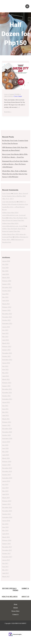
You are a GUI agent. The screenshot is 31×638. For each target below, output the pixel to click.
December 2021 (7, 389)
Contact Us (15, 614)
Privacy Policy (15, 611)
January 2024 (6, 310)
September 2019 (7, 478)
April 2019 (5, 494)
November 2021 (7, 392)
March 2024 (6, 304)
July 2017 (5, 563)
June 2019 (5, 488)
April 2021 (5, 415)
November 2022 (7, 353)
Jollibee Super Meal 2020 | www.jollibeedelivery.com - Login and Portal (13, 215)
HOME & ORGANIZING (12, 95)
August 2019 (6, 481)
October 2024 (6, 291)
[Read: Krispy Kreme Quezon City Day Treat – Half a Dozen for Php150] (15, 76)
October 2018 (6, 514)
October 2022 (6, 356)
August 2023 (6, 327)
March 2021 (6, 419)
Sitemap (15, 607)
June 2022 (5, 369)
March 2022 (6, 379)
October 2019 (6, 475)
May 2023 (5, 337)
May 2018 (5, 530)
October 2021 (6, 396)
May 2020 (5, 452)
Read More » (7, 112)
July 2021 (5, 406)
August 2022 (6, 363)
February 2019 (6, 501)
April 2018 (5, 534)
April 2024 (5, 300)
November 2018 (7, 511)
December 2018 (7, 507)
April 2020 (5, 455)
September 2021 (7, 399)
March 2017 (6, 576)
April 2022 (5, 376)
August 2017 (6, 560)
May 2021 (5, 412)
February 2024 (6, 307)
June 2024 (5, 294)
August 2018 (6, 521)
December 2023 (7, 314)
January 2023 (6, 350)
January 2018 (6, 544)
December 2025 (7, 287)
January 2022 (6, 386)
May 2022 (5, 373)
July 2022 (5, 366)
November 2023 (7, 317)
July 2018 (5, 524)
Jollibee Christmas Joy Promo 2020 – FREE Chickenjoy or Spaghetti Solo (15, 239)
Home (15, 604)
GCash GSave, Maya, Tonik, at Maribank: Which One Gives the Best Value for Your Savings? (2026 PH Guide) (14, 174)
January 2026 (6, 284)
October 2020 (6, 435)
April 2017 (5, 573)
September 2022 (7, 360)
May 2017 (5, 570)
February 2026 (6, 281)
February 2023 (6, 346)
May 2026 (5, 271)
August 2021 (6, 402)
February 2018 (6, 540)
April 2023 (5, 340)
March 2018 (6, 537)
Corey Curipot (6, 193)
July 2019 (5, 484)
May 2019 (5, 491)
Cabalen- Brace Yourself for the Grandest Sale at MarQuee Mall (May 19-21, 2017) (15, 196)
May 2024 (5, 297)
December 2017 (7, 547)
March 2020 (6, 458)
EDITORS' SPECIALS (9, 588)
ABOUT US (25, 596)
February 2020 (6, 461)
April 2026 (5, 274)
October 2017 (6, 553)
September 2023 (7, 323)
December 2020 (7, 429)
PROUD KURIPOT (8, 5)
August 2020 (6, 442)
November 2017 (7, 550)
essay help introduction (9, 202)
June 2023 (5, 333)
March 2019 (6, 498)
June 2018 (5, 527)
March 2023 (6, 343)
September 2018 (7, 517)
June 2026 (5, 268)
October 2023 (6, 320)
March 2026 (6, 277)
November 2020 (7, 432)
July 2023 (5, 330)
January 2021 (6, 425)
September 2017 (7, 557)
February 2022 (6, 383)
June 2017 (5, 567)
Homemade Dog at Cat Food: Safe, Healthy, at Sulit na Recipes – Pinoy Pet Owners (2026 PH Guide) (15, 164)
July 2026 (5, 264)
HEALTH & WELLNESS (9, 596)
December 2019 (7, 468)
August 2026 (6, 261)
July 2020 (5, 445)
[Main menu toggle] (27, 6)
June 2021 (5, 409)
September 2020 (7, 438)
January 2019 (6, 504)
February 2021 (6, 422)
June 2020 (5, 448)
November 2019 (7, 471)
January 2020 (6, 465)
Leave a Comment (9, 94)
